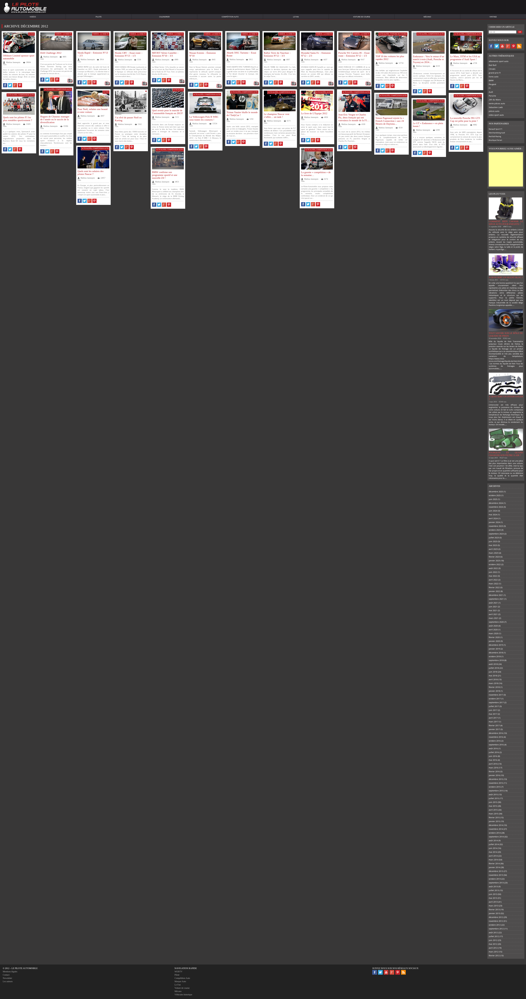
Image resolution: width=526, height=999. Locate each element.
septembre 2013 (496, 882)
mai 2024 (493, 514)
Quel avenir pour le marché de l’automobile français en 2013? (167, 112)
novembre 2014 (496, 829)
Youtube (502, 46)
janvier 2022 (494, 591)
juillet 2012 (494, 936)
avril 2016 (493, 763)
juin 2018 (493, 671)
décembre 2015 (496, 779)
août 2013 (493, 886)
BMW (491, 80)
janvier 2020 (494, 641)
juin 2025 (493, 499)
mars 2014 (493, 859)
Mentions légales (10, 971)
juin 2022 (493, 572)
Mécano (427, 16)
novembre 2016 (496, 737)
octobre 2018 (495, 656)
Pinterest (513, 46)
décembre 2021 (496, 595)
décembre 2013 (496, 871)
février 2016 (494, 771)
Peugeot (492, 84)
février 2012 (494, 955)
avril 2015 (493, 810)
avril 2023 (493, 549)
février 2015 (494, 817)
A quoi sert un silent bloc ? (506, 277)
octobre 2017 (495, 698)
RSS (519, 46)
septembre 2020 (496, 622)
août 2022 (493, 568)
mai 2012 (493, 944)
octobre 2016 (495, 740)
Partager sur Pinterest (20, 85)
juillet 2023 (494, 537)
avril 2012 (493, 948)
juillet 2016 (494, 752)
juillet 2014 (494, 844)
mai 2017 (493, 714)
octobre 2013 (495, 879)
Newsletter (7, 978)
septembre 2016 (496, 744)
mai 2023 (493, 545)
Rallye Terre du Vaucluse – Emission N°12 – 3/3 (277, 54)
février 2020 (494, 637)
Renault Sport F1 (495, 129)
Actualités (384, 34)
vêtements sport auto (498, 61)
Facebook (491, 46)
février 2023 (494, 556)
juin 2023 (493, 541)
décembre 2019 (496, 645)
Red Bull (492, 65)
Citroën (492, 69)
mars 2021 (493, 618)
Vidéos (33, 16)
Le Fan (296, 16)
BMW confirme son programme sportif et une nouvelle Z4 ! (164, 175)
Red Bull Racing (495, 136)
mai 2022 (493, 576)
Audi (491, 92)
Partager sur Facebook (5, 85)
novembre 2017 (496, 694)
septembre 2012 (496, 928)
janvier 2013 (494, 913)
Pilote (99, 16)
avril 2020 (493, 629)
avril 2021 (493, 614)
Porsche (492, 95)
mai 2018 (493, 675)
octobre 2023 (495, 530)
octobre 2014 (495, 833)
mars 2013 (493, 905)
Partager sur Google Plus (15, 85)
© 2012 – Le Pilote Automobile (20, 968)
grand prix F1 (495, 72)
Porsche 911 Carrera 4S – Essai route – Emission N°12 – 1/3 (354, 54)
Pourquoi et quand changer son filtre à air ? (506, 454)
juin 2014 (493, 848)
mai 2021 (493, 610)
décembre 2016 (496, 733)
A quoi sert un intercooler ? (506, 398)
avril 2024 (493, 518)
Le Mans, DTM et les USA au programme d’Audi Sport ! (465, 58)
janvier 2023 (494, 560)
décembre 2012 (496, 917)
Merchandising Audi (497, 132)
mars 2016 (493, 767)
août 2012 (493, 932)
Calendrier (164, 16)
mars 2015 (493, 813)
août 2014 (493, 840)
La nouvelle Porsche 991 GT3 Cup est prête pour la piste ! (465, 119)
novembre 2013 (496, 875)
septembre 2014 (496, 836)
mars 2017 (493, 721)
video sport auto (496, 115)
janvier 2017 (494, 729)
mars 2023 (493, 553)
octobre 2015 (495, 787)
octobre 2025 (495, 495)
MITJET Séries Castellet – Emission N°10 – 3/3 (165, 54)
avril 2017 (493, 717)
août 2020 (493, 625)
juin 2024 (493, 510)
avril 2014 (493, 856)
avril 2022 (493, 579)
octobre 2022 (495, 564)
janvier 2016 (494, 775)
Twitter (496, 46)
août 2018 (493, 664)
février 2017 (494, 725)
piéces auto (494, 111)
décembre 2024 (496, 503)
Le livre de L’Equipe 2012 (314, 113)
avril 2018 (493, 679)
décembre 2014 (496, 825)
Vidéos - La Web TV (63, 34)
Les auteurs (8, 981)
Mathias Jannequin (13, 62)
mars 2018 (493, 683)
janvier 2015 (494, 821)
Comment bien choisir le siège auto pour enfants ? (506, 222)
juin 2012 (493, 940)
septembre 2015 (496, 790)
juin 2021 (493, 606)
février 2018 (494, 687)
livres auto (493, 76)
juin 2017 (493, 710)
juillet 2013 (494, 890)
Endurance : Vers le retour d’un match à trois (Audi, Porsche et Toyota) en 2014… (428, 59)
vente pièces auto (497, 103)
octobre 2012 (495, 925)
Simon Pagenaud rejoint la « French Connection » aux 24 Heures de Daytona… (390, 121)
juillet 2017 (494, 706)
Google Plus (508, 46)
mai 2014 (493, 852)
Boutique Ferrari (495, 140)
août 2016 (493, 748)
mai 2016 (493, 760)
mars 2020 (493, 633)
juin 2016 (493, 756)
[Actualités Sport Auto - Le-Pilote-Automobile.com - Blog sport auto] (25, 8)
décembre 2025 (496, 491)
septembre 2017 (496, 702)
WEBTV (178, 971)
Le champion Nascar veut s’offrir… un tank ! (276, 115)
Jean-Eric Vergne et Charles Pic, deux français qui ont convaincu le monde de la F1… (354, 117)
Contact (6, 975)
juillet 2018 (494, 668)
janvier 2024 (494, 522)
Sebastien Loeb (496, 107)
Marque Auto (180, 981)
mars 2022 (493, 583)
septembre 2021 (496, 599)
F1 (490, 88)
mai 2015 (493, 806)
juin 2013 (493, 894)
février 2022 (494, 587)
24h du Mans (495, 99)
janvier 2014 (494, 867)
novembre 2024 (496, 507)
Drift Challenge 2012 (50, 52)
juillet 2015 (494, 798)
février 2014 (494, 863)
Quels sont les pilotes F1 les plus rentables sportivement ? (17, 119)
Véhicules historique (183, 994)
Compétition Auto (230, 16)
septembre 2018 (496, 660)
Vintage (493, 16)
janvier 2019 (494, 648)
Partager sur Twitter (10, 85)
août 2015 (493, 794)
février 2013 (494, 909)
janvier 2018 (494, 691)
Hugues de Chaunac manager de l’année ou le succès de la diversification (54, 119)
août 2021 (493, 602)
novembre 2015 (496, 783)
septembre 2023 (496, 533)
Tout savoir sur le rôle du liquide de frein (506, 334)
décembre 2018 (496, 652)
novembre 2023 (496, 526)
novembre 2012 (496, 921)
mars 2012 (493, 951)
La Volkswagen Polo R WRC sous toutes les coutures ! (203, 118)
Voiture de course (361, 16)
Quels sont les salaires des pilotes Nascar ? (91, 172)
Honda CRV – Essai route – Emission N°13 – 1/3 (128, 54)
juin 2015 (493, 802)
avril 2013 (493, 902)
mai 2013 (493, 898)
